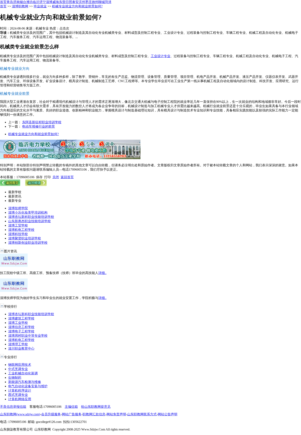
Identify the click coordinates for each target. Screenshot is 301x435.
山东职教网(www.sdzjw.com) (20, 414)
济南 (16, 2)
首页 (3, 2)
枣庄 (88, 2)
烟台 (23, 2)
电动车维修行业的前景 (38, 126)
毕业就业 (40, 6)
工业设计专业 (160, 56)
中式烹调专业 (18, 369)
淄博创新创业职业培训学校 (28, 242)
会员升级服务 (51, 414)
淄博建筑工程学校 (21, 318)
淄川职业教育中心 (21, 348)
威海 (55, 2)
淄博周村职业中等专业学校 (28, 335)
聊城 (101, 2)
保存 (39, 177)
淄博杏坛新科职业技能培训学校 (31, 217)
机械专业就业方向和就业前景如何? (77, 6)
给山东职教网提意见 (96, 406)
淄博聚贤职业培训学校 (24, 238)
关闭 (55, 177)
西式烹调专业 (18, 394)
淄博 (49, 2)
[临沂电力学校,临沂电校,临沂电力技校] (70, 158)
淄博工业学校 (18, 322)
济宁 (42, 2)
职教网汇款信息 (94, 414)
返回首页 (67, 177)
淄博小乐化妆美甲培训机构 (28, 212)
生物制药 (14, 377)
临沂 (36, 2)
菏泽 (108, 2)
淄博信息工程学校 (21, 327)
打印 (47, 177)
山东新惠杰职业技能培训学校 (29, 221)
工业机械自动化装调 (23, 373)
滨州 (82, 2)
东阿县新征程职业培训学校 (41, 122)
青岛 (10, 2)
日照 (69, 2)
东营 (62, 2)
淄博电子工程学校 (21, 331)
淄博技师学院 (18, 208)
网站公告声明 (167, 414)
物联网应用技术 (19, 364)
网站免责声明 (116, 414)
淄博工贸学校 (18, 225)
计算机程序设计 (19, 390)
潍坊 (29, 2)
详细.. (102, 273)
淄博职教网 (20, 6)
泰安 (75, 2)
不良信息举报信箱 (13, 406)
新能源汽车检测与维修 (24, 382)
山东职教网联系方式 (142, 414)
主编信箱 (71, 406)
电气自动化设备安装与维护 (28, 386)
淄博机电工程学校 (21, 229)
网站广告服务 (71, 414)
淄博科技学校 (18, 234)
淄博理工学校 (18, 344)
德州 (95, 2)
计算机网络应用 (19, 399)
